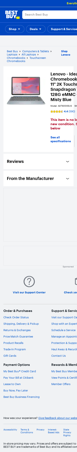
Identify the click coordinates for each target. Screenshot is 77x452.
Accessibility (10, 429)
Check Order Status (16, 317)
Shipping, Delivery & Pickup (21, 323)
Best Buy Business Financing (21, 396)
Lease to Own (12, 384)
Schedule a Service (63, 330)
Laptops (12, 54)
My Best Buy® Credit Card (19, 371)
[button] (14, 29)
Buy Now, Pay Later (15, 390)
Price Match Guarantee (18, 336)
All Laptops (29, 54)
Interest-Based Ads (53, 431)
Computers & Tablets (35, 51)
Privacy (40, 429)
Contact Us (58, 355)
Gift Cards (9, 355)
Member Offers (60, 384)
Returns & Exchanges (17, 330)
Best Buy (12, 51)
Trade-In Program (14, 349)
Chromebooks (16, 57)
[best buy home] (12, 14)
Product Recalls (13, 343)
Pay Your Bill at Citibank (18, 377)
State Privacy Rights (67, 432)
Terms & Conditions (27, 431)
